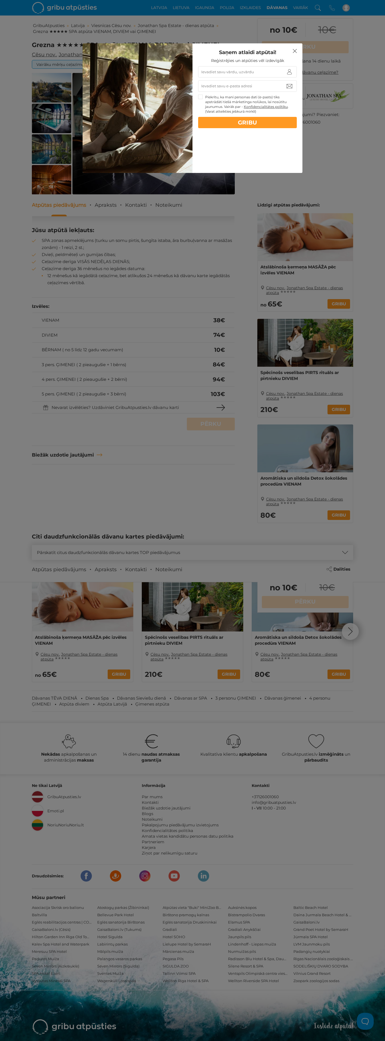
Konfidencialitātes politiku (266, 106)
